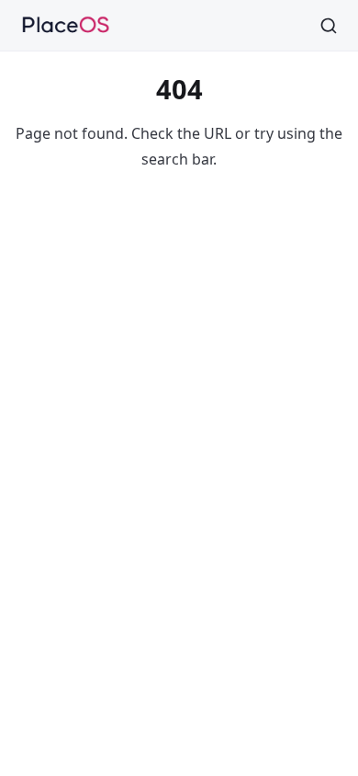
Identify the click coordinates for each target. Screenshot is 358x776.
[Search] (328, 25)
